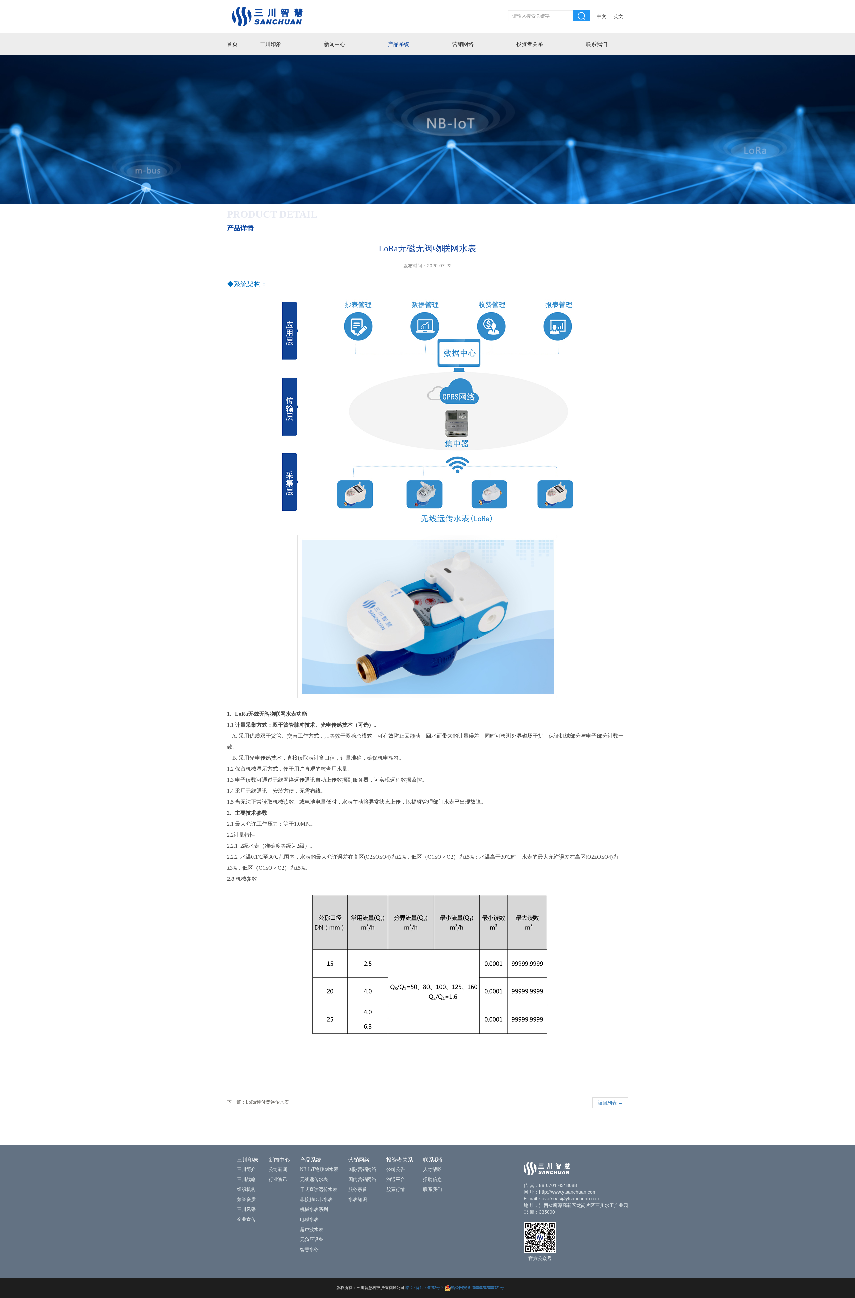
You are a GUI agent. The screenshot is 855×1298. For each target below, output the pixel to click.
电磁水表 (309, 1219)
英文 (618, 16)
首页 (232, 44)
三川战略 (246, 1179)
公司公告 (395, 1169)
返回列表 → (610, 1102)
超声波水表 (311, 1229)
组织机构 (246, 1189)
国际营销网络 (362, 1169)
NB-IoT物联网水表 (319, 1169)
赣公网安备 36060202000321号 (477, 1287)
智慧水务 (309, 1249)
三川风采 (246, 1209)
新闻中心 (334, 44)
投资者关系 (529, 44)
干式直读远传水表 (318, 1189)
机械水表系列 (314, 1209)
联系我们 (596, 44)
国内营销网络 (362, 1179)
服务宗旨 (357, 1189)
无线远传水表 (314, 1179)
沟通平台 (395, 1179)
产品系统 (398, 44)
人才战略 (432, 1169)
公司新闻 (278, 1169)
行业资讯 (278, 1179)
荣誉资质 (246, 1199)
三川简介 (246, 1169)
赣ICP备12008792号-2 (424, 1287)
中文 (601, 16)
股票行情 (395, 1189)
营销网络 (463, 44)
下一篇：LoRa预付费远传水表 (258, 1102)
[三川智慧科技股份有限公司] (267, 15)
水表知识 (357, 1199)
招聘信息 (432, 1179)
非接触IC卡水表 (316, 1199)
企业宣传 (246, 1219)
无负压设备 (311, 1239)
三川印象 (270, 44)
